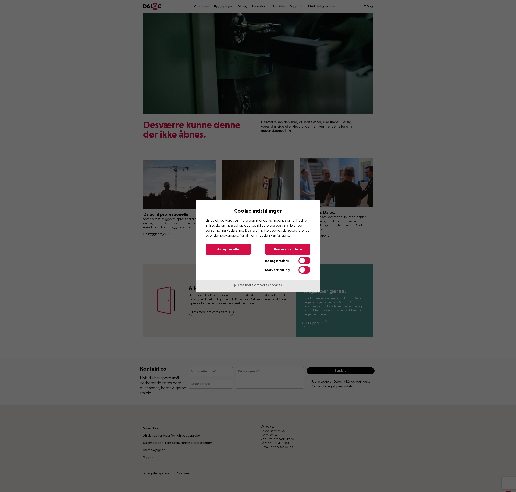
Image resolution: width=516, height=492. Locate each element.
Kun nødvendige (288, 249)
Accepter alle (228, 249)
